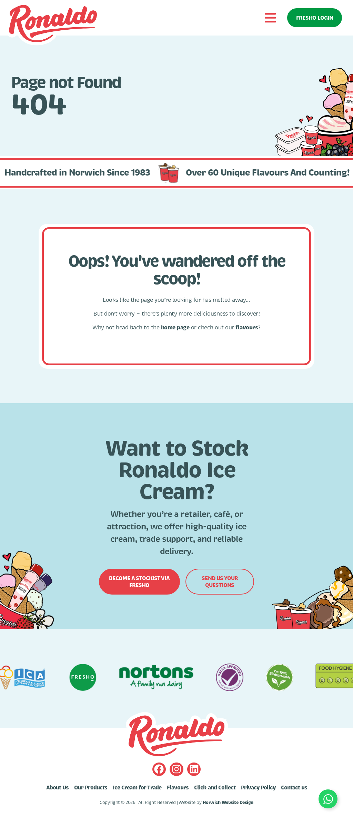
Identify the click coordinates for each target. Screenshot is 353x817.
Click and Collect (214, 787)
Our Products (90, 787)
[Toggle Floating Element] (328, 798)
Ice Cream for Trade (137, 787)
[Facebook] (159, 769)
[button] (270, 17)
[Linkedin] (194, 769)
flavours (246, 327)
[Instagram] (176, 769)
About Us (57, 787)
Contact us (294, 787)
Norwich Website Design (228, 802)
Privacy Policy (258, 787)
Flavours (178, 787)
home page (175, 327)
